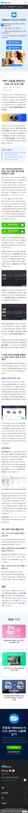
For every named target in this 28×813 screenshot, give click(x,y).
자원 (5, 6)
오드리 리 (6, 87)
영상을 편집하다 (12, 6)
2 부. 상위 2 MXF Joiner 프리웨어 (13, 157)
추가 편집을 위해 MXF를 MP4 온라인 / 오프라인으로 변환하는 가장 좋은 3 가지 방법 (14, 697)
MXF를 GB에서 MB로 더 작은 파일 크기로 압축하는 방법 (14, 641)
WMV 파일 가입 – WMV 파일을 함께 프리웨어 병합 (14, 669)
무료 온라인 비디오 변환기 (13, 557)
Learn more (17, 811)
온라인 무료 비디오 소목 (9, 382)
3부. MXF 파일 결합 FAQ (11, 159)
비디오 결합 (22, 600)
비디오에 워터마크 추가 (16, 195)
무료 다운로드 (15, 42)
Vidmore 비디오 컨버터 (14, 20)
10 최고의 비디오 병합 (17, 517)
